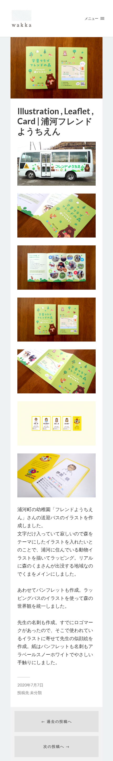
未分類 (36, 692)
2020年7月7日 (30, 685)
